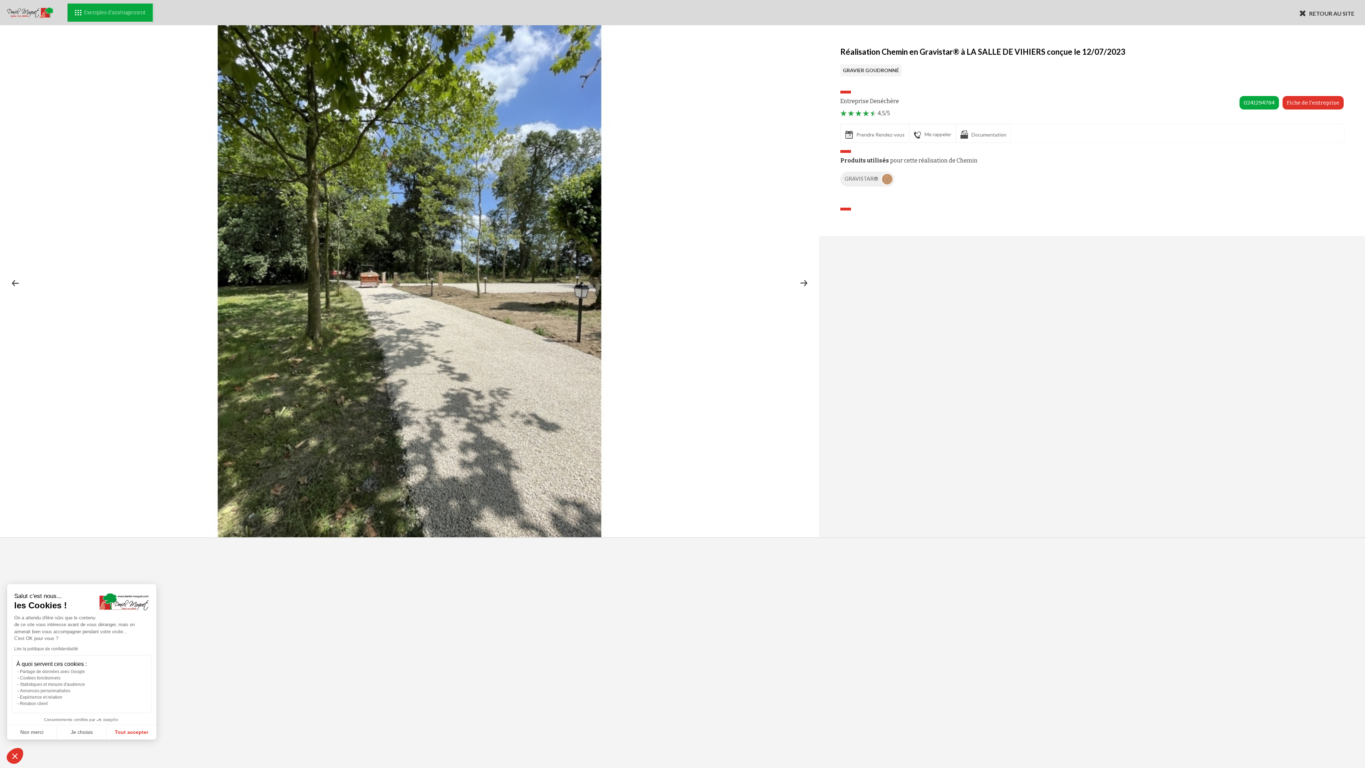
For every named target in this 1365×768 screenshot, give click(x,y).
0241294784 (1259, 103)
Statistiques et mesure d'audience (52, 684)
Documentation (988, 135)
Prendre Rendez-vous (880, 135)
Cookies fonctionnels (40, 678)
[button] (14, 755)
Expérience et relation (41, 697)
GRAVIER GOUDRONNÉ (871, 70)
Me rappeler (938, 134)
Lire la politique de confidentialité (46, 648)
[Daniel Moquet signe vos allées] (30, 13)
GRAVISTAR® (862, 178)
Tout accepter (131, 732)
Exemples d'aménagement (114, 13)
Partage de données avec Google (52, 671)
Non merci (31, 732)
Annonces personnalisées (45, 690)
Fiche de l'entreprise (1313, 103)
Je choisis (82, 732)
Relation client (34, 703)
